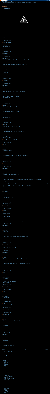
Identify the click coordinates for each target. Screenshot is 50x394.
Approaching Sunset (6, 389)
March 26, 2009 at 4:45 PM (7, 161)
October (5, 363)
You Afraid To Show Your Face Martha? (9, 378)
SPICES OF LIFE (5, 283)
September (5, 364)
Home (25, 349)
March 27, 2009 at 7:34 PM (7, 317)
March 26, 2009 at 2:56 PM (7, 65)
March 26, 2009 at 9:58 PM (7, 223)
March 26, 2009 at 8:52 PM (7, 208)
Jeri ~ (3, 163)
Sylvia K (4, 144)
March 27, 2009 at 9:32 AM (7, 294)
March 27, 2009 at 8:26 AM (7, 284)
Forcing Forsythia (6, 386)
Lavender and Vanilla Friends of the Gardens (9, 139)
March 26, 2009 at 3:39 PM (7, 117)
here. (15, 30)
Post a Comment (4, 348)
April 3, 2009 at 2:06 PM (6, 346)
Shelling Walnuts (6, 387)
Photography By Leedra (6, 216)
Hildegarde (4, 334)
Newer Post (3, 349)
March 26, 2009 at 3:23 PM (7, 97)
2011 (3, 358)
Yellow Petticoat (6, 377)
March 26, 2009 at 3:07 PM (7, 83)
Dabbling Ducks (6, 373)
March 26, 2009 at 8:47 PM (7, 203)
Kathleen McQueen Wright (6, 48)
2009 (3, 360)
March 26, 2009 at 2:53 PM (7, 56)
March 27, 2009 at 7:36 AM (7, 270)
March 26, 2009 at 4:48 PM (7, 166)
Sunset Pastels (6, 374)
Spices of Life (5, 277)
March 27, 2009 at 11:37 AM (7, 301)
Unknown (4, 90)
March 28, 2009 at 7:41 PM (7, 337)
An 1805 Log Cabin (6, 375)
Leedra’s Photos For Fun (6, 213)
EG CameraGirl (5, 80)
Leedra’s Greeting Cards (6, 214)
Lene (3, 303)
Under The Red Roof (6, 388)
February (5, 392)
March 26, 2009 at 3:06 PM (7, 78)
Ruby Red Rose (6, 385)
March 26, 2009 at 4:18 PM (7, 142)
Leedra (4, 210)
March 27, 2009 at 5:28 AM (7, 264)
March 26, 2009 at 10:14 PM (7, 228)
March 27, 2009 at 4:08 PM (7, 312)
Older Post (46, 349)
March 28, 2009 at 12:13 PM (7, 332)
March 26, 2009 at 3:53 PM (7, 132)
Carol (3, 105)
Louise (4, 63)
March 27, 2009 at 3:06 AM (7, 255)
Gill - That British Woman (6, 42)
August (5, 365)
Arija (3, 257)
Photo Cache (4, 119)
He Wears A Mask (6, 390)
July (4, 366)
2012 (3, 357)
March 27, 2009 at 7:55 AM (7, 275)
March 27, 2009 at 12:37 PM (7, 307)
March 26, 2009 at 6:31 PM (7, 171)
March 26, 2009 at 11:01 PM (7, 242)
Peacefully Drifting (6, 379)
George (4, 339)
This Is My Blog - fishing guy (7, 309)
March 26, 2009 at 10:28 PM (7, 237)
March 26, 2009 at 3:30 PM (7, 103)
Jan (3, 75)
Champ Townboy (5, 230)
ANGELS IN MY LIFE (6, 282)
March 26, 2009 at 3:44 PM (7, 122)
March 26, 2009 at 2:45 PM (7, 51)
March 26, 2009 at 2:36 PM (7, 40)
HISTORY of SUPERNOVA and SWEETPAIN (9, 281)
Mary (3, 291)
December (5, 361)
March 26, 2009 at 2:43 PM (7, 46)
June (4, 367)
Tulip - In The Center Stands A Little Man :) (9, 372)
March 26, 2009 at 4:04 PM (7, 137)
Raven (3, 319)
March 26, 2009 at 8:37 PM (7, 198)
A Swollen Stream (6, 384)
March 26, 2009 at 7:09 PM (7, 189)
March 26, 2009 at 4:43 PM (7, 156)
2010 (3, 359)
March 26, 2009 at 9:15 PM (7, 217)
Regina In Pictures (5, 72)
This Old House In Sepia (7, 380)
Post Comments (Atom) (9, 351)
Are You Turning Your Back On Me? (8, 376)
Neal (3, 272)
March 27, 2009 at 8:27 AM (7, 289)
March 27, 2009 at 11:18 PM (7, 326)
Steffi (3, 149)
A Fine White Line (6, 371)
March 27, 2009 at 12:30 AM (7, 250)
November (5, 362)
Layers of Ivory (6, 391)
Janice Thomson (5, 314)
